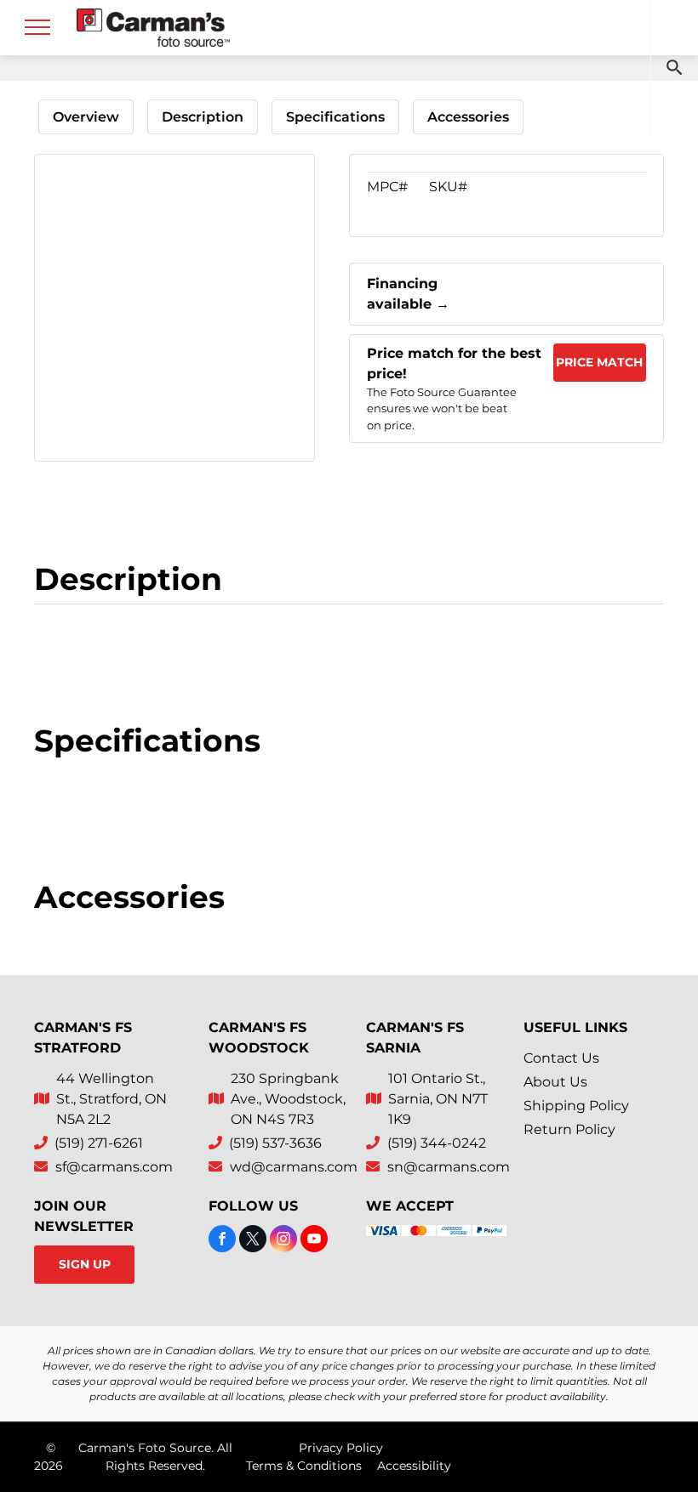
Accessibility (414, 1465)
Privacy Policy (341, 1447)
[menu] (37, 27)
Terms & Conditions (304, 1465)
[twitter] (252, 1241)
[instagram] (283, 1241)
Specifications (335, 117)
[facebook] (222, 1241)
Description (202, 117)
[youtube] (314, 1241)
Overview (86, 117)
